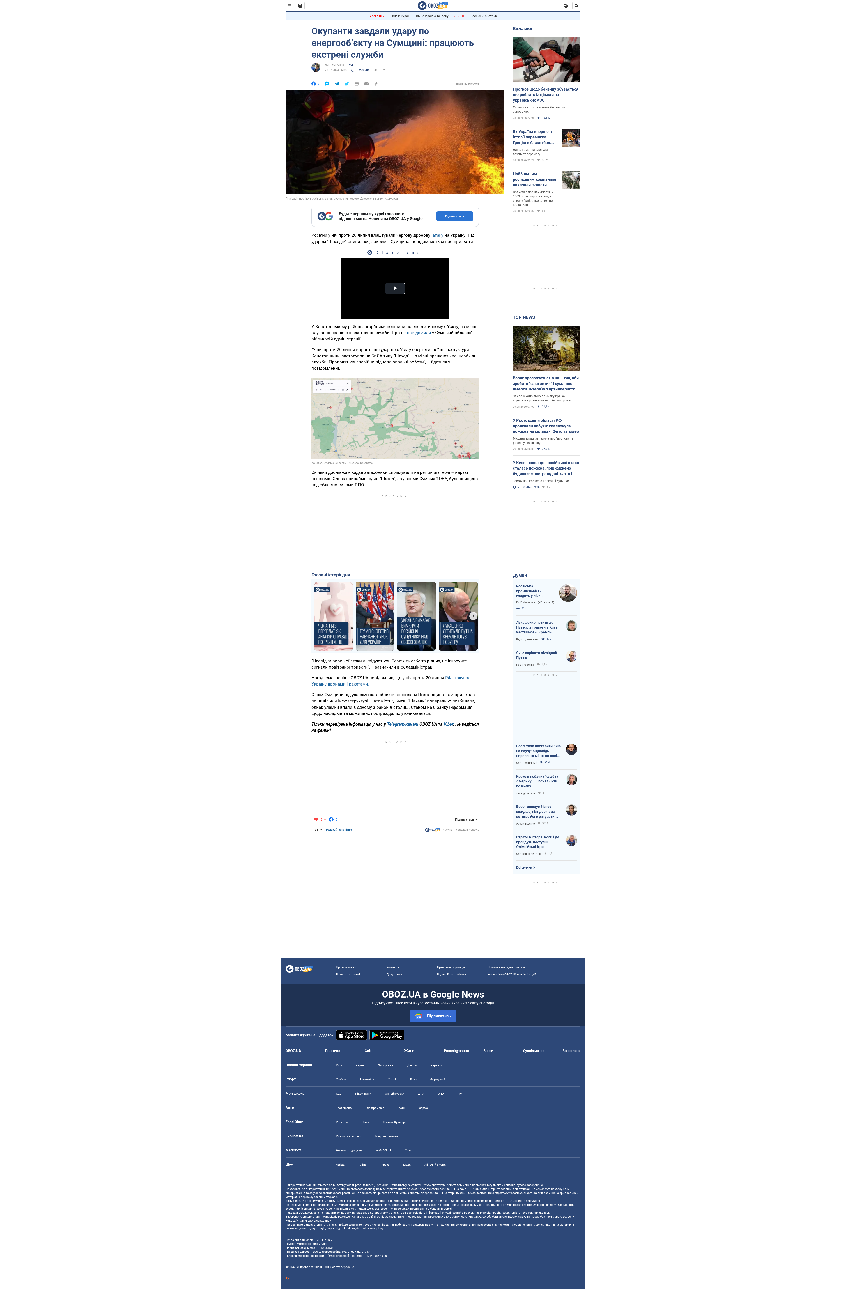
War (350, 64)
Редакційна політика (339, 829)
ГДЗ (338, 1093)
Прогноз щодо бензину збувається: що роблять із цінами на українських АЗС (546, 95)
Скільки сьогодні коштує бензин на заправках (539, 109)
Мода (407, 1164)
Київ (339, 1065)
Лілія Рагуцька (334, 64)
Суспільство (533, 1051)
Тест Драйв (344, 1108)
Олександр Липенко (528, 854)
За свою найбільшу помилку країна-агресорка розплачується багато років (542, 398)
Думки (520, 575)
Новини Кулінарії (394, 1122)
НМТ (461, 1093)
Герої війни (377, 16)
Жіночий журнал (435, 1164)
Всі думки (524, 867)
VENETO (459, 16)
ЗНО (441, 1093)
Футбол (341, 1079)
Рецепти (342, 1122)
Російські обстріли (484, 16)
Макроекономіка (386, 1136)
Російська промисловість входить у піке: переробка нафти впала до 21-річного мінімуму (533, 591)
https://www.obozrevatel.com (434, 1185)
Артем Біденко (525, 823)
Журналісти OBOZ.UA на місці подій (512, 974)
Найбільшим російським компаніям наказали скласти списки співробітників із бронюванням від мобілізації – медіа (536, 180)
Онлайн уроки (394, 1093)
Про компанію (346, 967)
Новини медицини (349, 1150)
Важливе (522, 28)
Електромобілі (375, 1108)
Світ (368, 1051)
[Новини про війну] (432, 831)
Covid (408, 1150)
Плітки (363, 1164)
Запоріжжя (385, 1065)
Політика (332, 1051)
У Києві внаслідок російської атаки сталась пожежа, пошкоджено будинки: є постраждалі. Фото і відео (546, 468)
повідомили (419, 332)
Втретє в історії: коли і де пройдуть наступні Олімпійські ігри (537, 842)
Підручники (363, 1093)
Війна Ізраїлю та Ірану (432, 16)
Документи (394, 974)
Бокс (413, 1079)
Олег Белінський (526, 762)
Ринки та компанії (348, 1136)
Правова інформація (451, 967)
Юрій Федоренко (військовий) (535, 602)
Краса (385, 1164)
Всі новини (571, 1051)
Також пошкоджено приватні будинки (541, 481)
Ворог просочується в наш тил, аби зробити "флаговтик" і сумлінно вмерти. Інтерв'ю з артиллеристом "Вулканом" (546, 384)
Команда (393, 967)
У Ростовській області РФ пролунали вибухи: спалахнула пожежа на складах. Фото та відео (546, 426)
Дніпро (412, 1065)
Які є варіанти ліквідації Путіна (536, 655)
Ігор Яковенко (525, 664)
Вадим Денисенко (527, 639)
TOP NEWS (524, 317)
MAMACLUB (383, 1150)
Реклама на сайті (348, 974)
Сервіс (423, 1108)
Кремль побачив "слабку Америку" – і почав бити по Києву (537, 781)
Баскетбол (367, 1079)
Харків (360, 1065)
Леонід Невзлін (526, 793)
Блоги (488, 1051)
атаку (438, 235)
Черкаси (436, 1065)
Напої (365, 1122)
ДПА (421, 1093)
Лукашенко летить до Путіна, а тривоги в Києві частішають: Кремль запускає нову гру (537, 627)
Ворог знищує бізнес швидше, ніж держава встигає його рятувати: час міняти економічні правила (535, 812)
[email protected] (338, 1255)
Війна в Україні (400, 16)
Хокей (392, 1079)
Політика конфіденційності (506, 967)
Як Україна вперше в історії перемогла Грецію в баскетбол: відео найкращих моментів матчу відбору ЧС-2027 (532, 137)
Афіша (340, 1164)
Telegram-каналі (402, 724)
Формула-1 (437, 1079)
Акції (402, 1108)
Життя (409, 1051)
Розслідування (456, 1051)
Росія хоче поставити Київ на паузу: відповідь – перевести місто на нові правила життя (538, 751)
